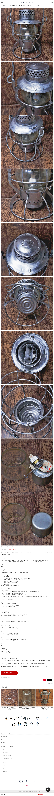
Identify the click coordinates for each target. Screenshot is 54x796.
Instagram (5, 771)
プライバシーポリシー (7, 755)
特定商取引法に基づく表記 (8, 758)
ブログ (4, 765)
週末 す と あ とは (6, 749)
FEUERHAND (4, 736)
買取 (3, 768)
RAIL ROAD (3, 739)
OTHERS (3, 742)
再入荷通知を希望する (9, 673)
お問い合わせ (5, 752)
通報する (50, 683)
